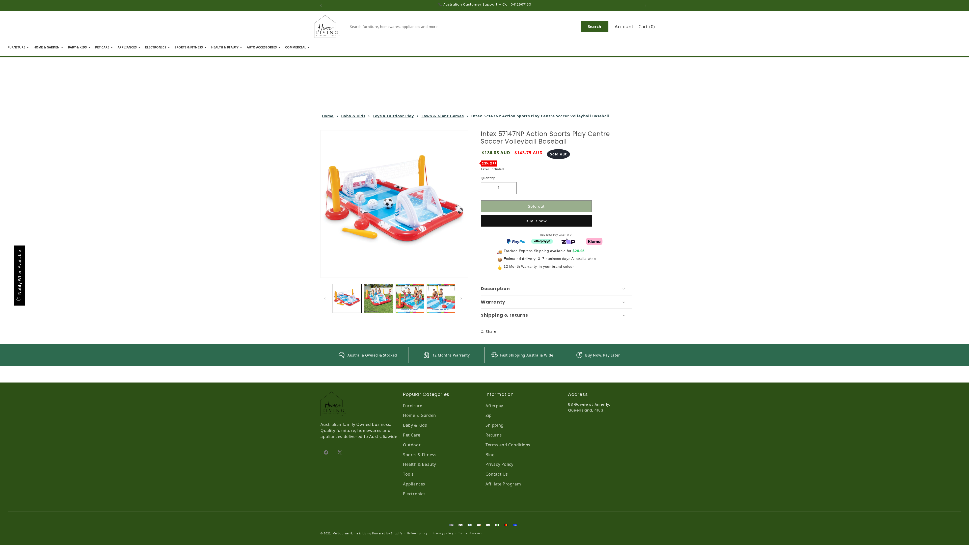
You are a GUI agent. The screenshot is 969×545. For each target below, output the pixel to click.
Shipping (495, 425)
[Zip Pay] (568, 241)
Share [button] (491, 331)
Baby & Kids (353, 115)
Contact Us (497, 474)
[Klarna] (594, 241)
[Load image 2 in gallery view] (378, 298)
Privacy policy (443, 533)
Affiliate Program (503, 484)
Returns (494, 435)
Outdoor (412, 445)
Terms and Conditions (508, 445)
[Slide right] (462, 298)
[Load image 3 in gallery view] (409, 298)
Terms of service (470, 533)
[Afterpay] (542, 241)
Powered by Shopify (387, 533)
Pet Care (411, 435)
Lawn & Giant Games (442, 115)
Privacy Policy (499, 464)
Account (624, 26)
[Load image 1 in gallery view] (347, 298)
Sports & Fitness (420, 454)
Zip (489, 415)
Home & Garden (419, 415)
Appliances (414, 484)
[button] (556, 288)
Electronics (414, 494)
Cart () (646, 26)
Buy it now (536, 220)
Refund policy (417, 533)
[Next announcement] (646, 5)
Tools (408, 474)
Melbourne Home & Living (352, 533)
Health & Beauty (419, 464)
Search (594, 26)
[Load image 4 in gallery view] (440, 298)
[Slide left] (326, 298)
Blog (490, 454)
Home (328, 115)
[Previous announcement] (322, 5)
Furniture (412, 405)
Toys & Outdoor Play (393, 115)
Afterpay (494, 405)
